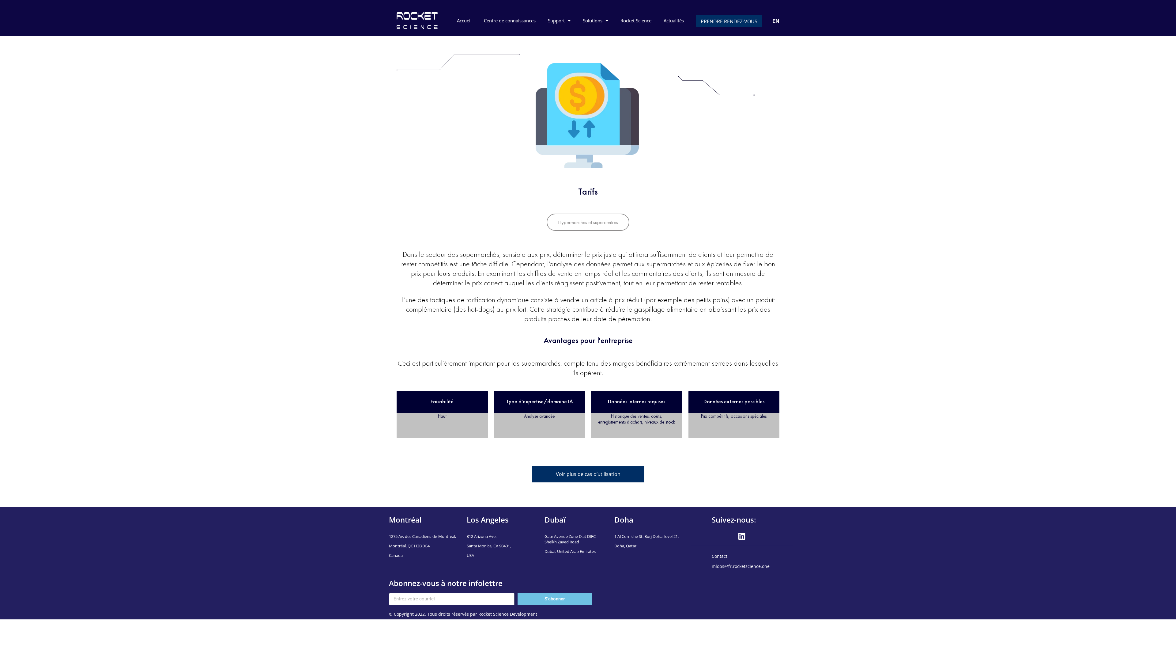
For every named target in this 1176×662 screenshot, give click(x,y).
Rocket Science (635, 20)
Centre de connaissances (510, 20)
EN (775, 21)
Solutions (592, 20)
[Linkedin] (742, 536)
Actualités (674, 20)
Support (556, 20)
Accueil (464, 20)
